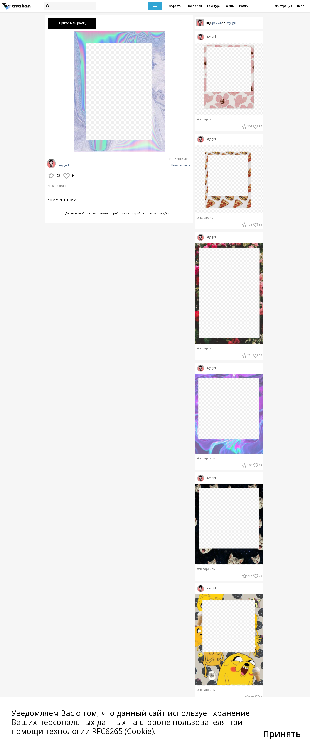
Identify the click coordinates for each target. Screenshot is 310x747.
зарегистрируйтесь (133, 213)
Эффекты (175, 6)
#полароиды (57, 186)
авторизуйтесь (162, 213)
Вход (300, 6)
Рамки (244, 6)
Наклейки (194, 6)
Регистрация (283, 6)
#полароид (205, 119)
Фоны (230, 6)
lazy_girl (64, 165)
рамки (216, 23)
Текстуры (214, 6)
